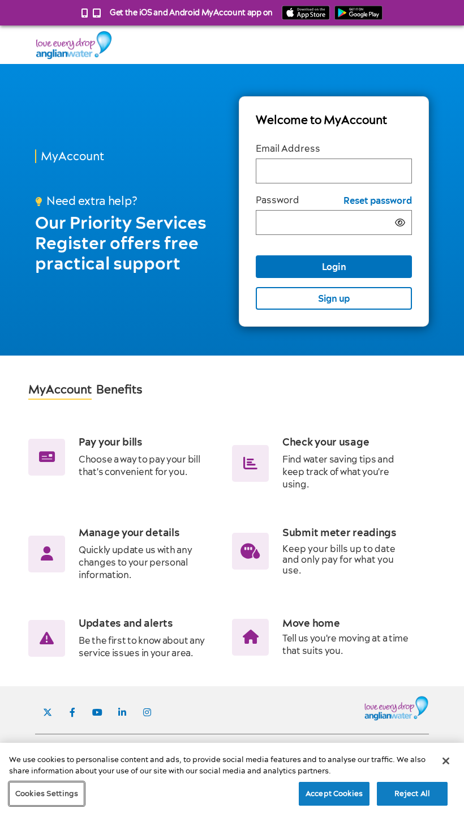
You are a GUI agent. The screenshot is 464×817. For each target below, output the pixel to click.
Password (277, 200)
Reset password (377, 200)
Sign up (334, 298)
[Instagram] (147, 712)
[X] (47, 712)
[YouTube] (97, 712)
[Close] (445, 760)
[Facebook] (72, 712)
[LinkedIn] (122, 712)
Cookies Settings (46, 793)
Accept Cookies (334, 793)
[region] (232, 780)
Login (334, 266)
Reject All (412, 793)
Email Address (288, 148)
